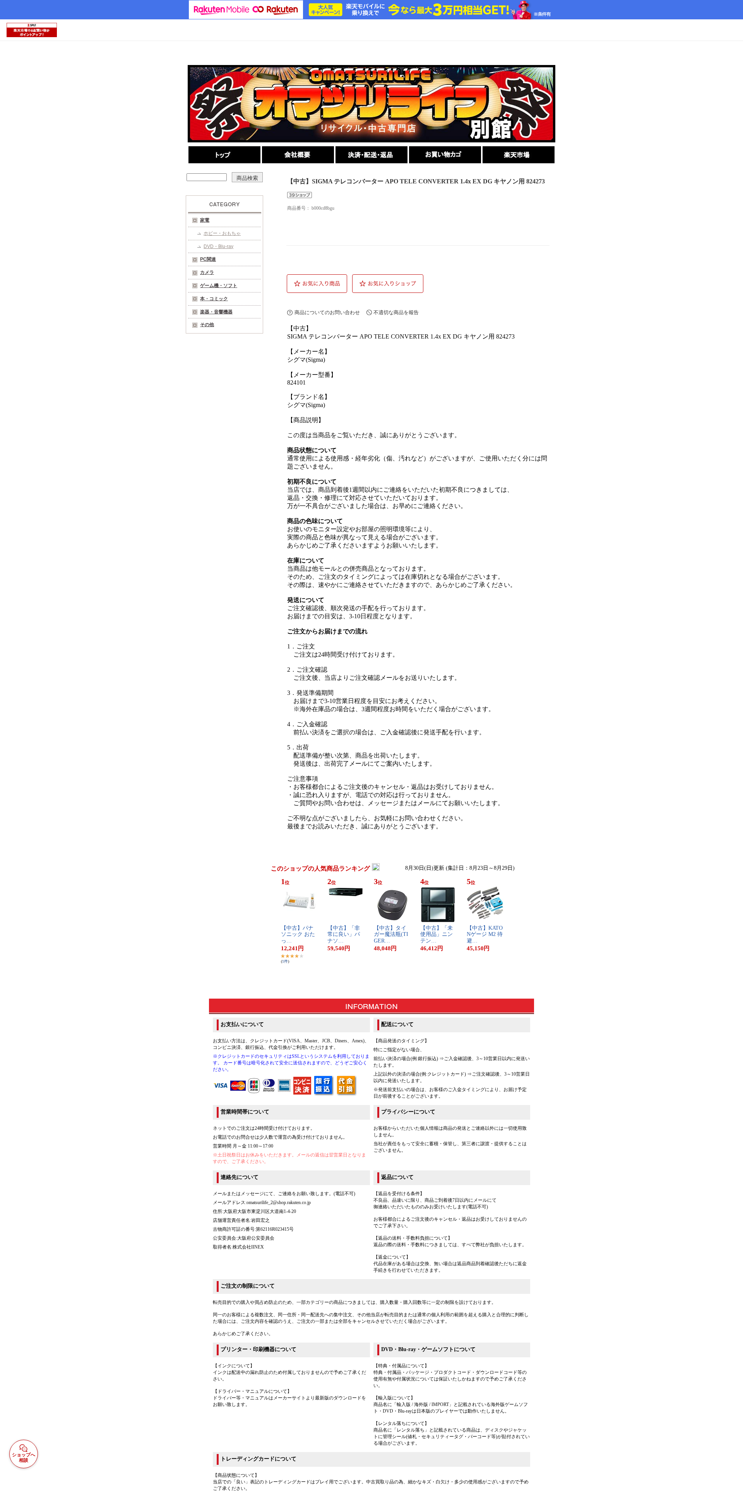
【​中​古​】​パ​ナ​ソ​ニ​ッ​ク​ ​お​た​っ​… (298, 934)
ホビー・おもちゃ (222, 233)
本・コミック (214, 298)
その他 (207, 324)
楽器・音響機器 (216, 312)
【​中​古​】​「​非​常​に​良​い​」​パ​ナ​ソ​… (343, 934)
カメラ (207, 272)
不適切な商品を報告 (396, 312)
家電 (204, 220)
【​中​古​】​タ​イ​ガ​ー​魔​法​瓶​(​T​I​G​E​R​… (391, 934)
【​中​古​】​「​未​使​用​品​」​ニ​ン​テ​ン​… (436, 934)
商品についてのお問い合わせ (327, 312)
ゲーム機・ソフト (218, 285)
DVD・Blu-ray (218, 246)
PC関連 (208, 259)
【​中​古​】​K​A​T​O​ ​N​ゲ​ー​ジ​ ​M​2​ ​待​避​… (485, 934)
